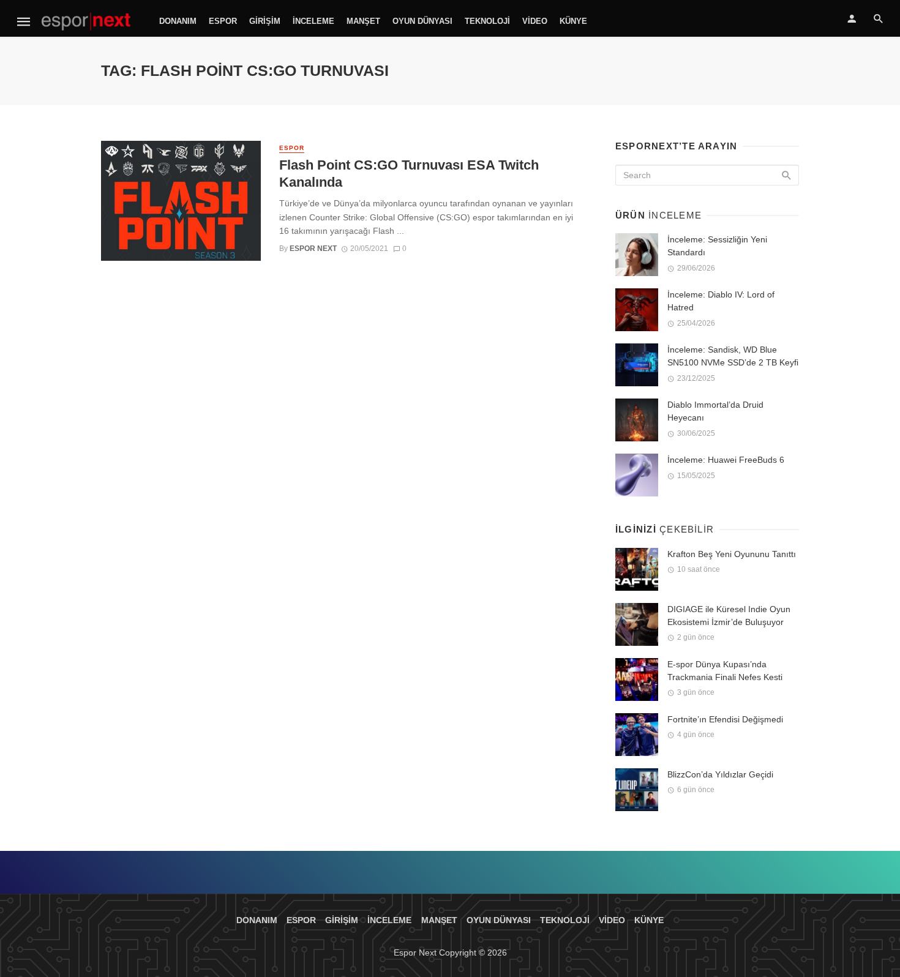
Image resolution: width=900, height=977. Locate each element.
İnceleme (313, 21)
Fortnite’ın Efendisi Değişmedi (725, 719)
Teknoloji (487, 21)
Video (534, 21)
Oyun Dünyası (422, 21)
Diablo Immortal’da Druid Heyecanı (715, 411)
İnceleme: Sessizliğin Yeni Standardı (717, 245)
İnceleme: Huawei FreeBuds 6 (725, 460)
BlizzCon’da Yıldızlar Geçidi (720, 774)
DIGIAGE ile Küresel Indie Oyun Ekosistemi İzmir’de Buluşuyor (728, 615)
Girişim (264, 21)
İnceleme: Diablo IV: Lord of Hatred (720, 301)
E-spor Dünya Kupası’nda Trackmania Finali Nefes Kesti (724, 670)
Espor (223, 21)
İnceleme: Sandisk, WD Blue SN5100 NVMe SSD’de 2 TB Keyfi (732, 356)
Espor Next (313, 248)
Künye (573, 21)
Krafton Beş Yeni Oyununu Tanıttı (731, 554)
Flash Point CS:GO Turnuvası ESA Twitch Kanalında (409, 173)
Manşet (363, 21)
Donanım (178, 21)
